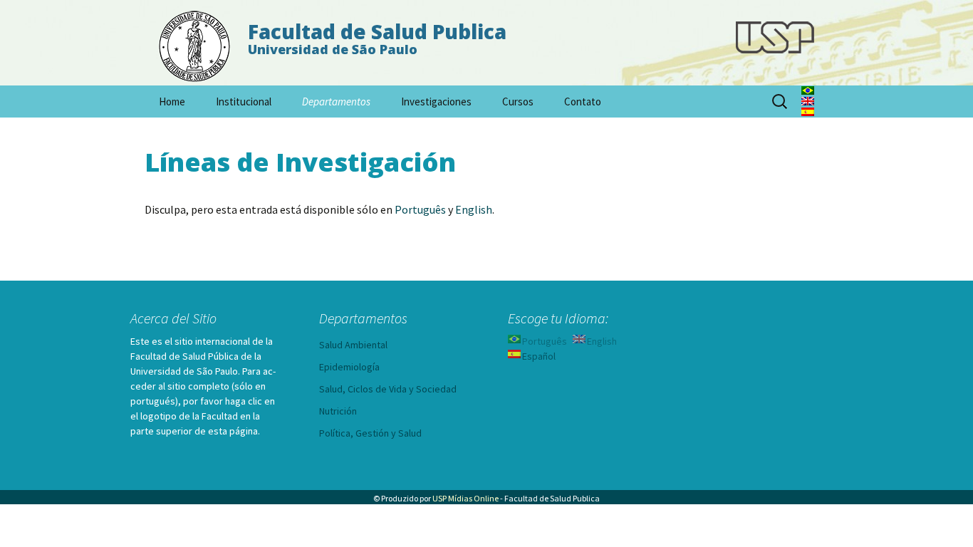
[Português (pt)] (807, 89)
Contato (582, 101)
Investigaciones (436, 101)
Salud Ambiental (353, 344)
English (473, 209)
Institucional (243, 101)
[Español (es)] (807, 110)
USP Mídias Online (465, 498)
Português (420, 209)
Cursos (518, 101)
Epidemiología (349, 366)
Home (172, 101)
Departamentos (336, 101)
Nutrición (338, 411)
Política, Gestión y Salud (370, 433)
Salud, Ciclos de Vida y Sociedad (388, 388)
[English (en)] (807, 100)
